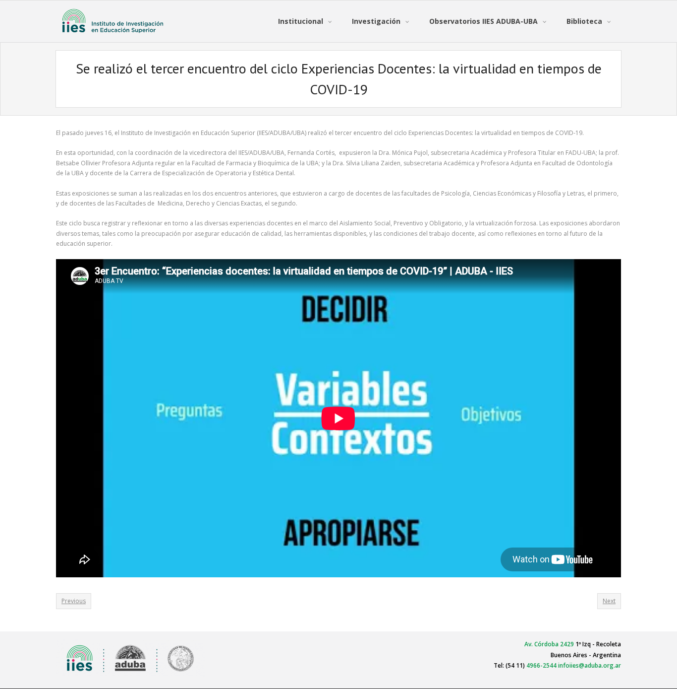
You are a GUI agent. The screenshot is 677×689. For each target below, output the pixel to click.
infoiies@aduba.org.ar (589, 665)
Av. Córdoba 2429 (549, 644)
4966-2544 (541, 665)
